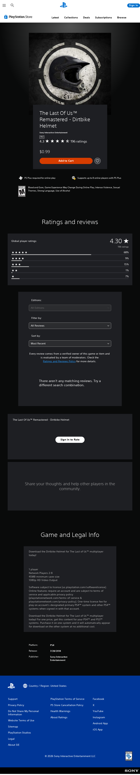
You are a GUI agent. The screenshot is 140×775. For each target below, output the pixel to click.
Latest (55, 17)
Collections (71, 17)
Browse (121, 17)
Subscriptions (103, 17)
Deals (86, 17)
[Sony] (131, 773)
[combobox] (70, 308)
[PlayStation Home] (63, 5)
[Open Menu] (4, 5)
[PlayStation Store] (19, 17)
